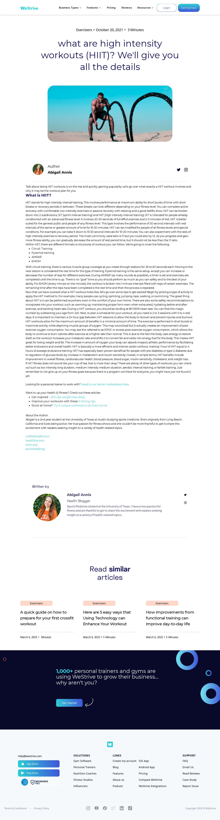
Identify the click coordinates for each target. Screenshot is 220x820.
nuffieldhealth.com (38, 436)
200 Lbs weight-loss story (68, 397)
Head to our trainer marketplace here (105, 384)
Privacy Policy (41, 808)
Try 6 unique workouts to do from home (80, 405)
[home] (29, 8)
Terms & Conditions (15, 808)
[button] (70, 8)
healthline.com (35, 440)
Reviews (127, 7)
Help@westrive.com (30, 756)
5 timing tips (87, 401)
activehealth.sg (35, 449)
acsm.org (31, 444)
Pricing (111, 7)
